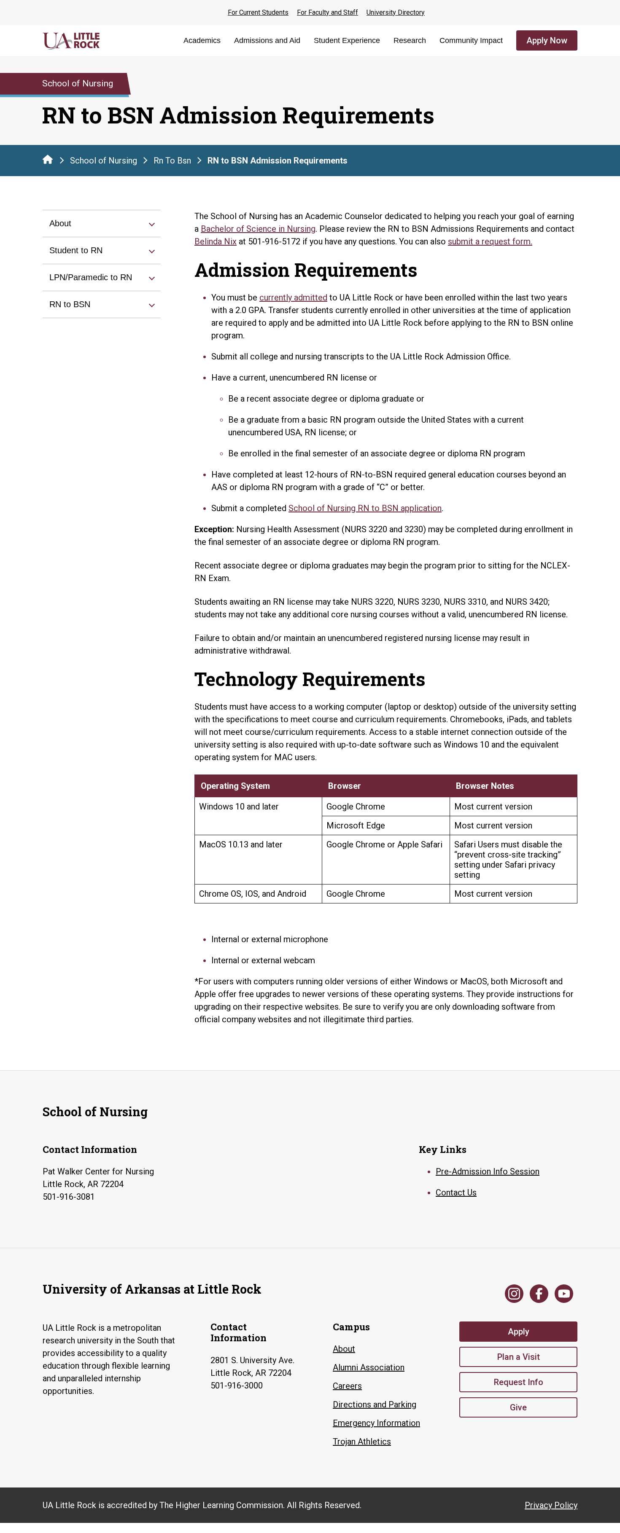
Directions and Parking (374, 1404)
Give (518, 1407)
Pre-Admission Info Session (487, 1171)
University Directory (396, 12)
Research (410, 40)
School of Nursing (103, 160)
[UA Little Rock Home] (48, 159)
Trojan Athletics (362, 1442)
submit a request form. (490, 241)
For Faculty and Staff (327, 12)
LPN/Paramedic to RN (90, 277)
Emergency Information (376, 1423)
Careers (347, 1386)
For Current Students (258, 12)
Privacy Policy (551, 1505)
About (60, 223)
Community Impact (471, 40)
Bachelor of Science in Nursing (258, 229)
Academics (202, 40)
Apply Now (546, 40)
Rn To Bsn (172, 160)
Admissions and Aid (267, 40)
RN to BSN (69, 304)
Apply (518, 1332)
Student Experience (347, 40)
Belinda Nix (215, 241)
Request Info (518, 1382)
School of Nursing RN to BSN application (365, 508)
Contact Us (456, 1192)
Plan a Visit (518, 1357)
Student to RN (75, 250)
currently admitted (293, 297)
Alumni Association (368, 1367)
